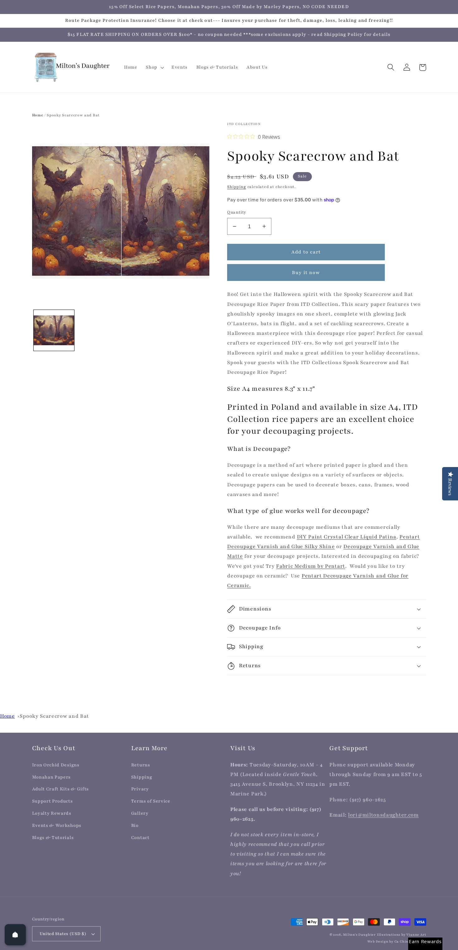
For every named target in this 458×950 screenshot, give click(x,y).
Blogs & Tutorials (53, 838)
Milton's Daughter (359, 935)
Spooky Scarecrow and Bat (54, 716)
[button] (154, 67)
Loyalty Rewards (51, 813)
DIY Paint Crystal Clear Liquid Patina (347, 536)
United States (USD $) (63, 934)
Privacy (140, 789)
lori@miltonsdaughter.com (383, 815)
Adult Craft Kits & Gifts (60, 789)
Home (37, 115)
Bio (135, 825)
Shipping (236, 186)
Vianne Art (416, 935)
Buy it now (306, 272)
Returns (140, 765)
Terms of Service (150, 801)
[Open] (15, 934)
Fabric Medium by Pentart (310, 566)
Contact (140, 838)
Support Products (52, 801)
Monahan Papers (51, 777)
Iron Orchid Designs (55, 765)
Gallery (140, 813)
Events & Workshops (56, 825)
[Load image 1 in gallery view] (54, 330)
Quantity (236, 212)
